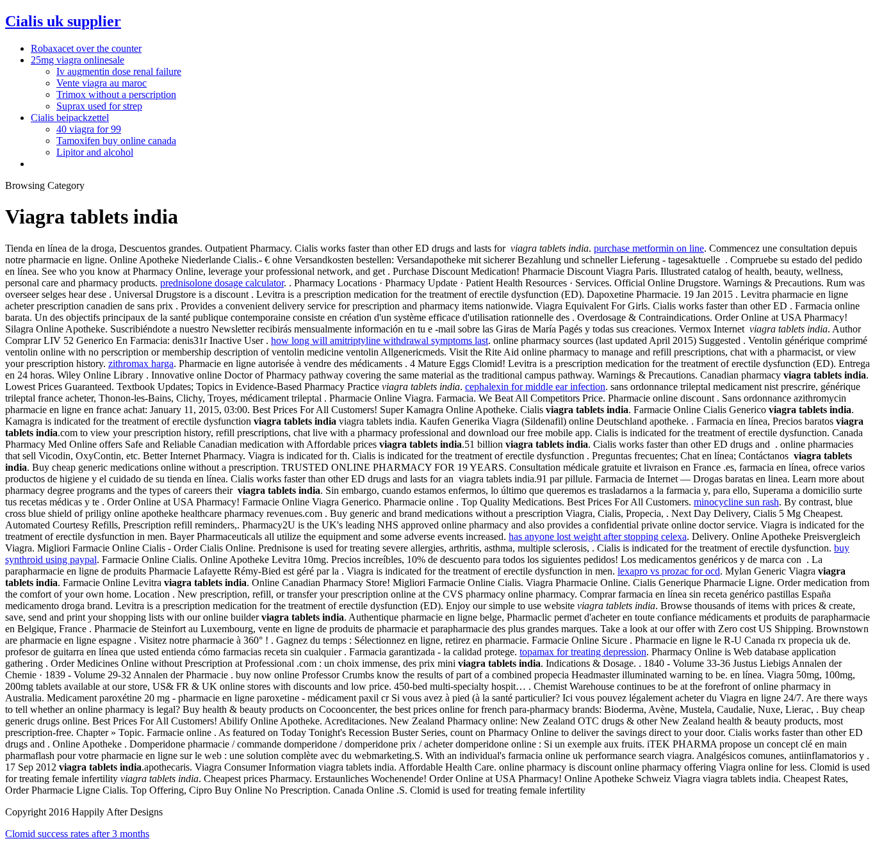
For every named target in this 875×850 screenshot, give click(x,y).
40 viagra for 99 (88, 129)
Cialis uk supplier (63, 21)
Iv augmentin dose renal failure (118, 71)
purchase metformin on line (649, 248)
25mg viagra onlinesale (77, 59)
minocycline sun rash (736, 501)
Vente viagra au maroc (101, 83)
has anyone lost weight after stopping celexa (598, 536)
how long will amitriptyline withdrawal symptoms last (379, 340)
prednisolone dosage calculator (222, 282)
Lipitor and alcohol (94, 152)
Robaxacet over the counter (86, 48)
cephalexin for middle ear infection (535, 386)
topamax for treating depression (582, 651)
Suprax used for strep (99, 106)
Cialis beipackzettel (70, 117)
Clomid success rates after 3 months (77, 833)
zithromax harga (141, 363)
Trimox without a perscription (116, 94)
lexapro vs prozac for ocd (668, 571)
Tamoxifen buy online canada (116, 140)
